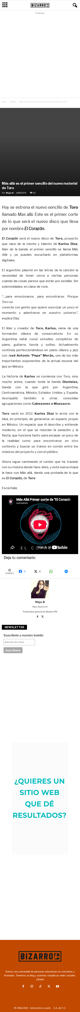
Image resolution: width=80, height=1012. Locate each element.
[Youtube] (57, 986)
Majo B (9, 192)
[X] (42, 617)
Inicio (4, 101)
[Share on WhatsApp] (55, 571)
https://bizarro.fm (40, 607)
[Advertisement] (40, 56)
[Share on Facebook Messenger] (70, 571)
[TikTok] (40, 986)
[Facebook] (37, 617)
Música (13, 101)
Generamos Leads (40, 1008)
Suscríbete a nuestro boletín (23, 635)
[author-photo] (40, 589)
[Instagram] (32, 986)
